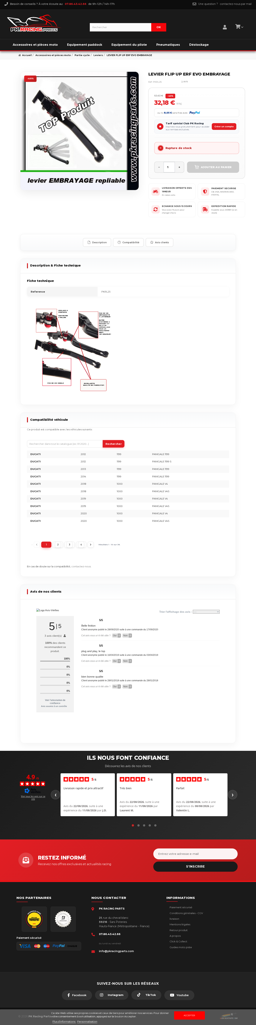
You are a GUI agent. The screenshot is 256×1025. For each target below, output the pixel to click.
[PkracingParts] (45, 23)
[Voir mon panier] (238, 27)
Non (127, 635)
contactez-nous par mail (236, 4)
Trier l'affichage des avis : (176, 611)
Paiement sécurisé (180, 907)
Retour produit (178, 930)
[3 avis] (173, 82)
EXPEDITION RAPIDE (223, 206)
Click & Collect (178, 941)
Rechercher (114, 443)
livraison (174, 918)
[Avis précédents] (55, 794)
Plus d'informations (64, 1021)
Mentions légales (179, 924)
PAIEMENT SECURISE (223, 188)
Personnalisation (87, 1021)
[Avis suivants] (232, 794)
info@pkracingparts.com (116, 951)
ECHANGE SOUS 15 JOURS (177, 206)
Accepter (189, 1015)
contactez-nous (81, 566)
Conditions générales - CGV (186, 913)
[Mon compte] (225, 22)
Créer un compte (224, 126)
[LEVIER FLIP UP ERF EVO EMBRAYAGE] (79, 131)
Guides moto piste (180, 947)
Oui (116, 635)
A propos (175, 935)
